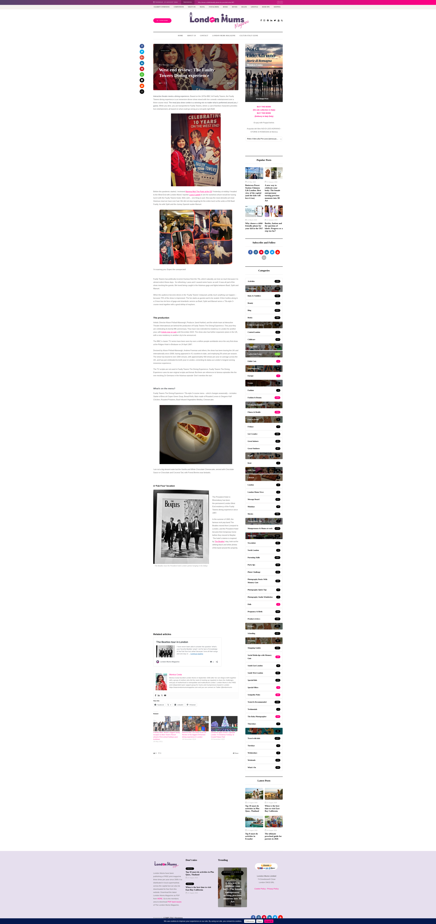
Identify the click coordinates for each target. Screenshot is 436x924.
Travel (202, 7)
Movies (234, 7)
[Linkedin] (159, 695)
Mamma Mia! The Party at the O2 (199, 192)
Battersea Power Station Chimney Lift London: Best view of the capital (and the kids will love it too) (253, 191)
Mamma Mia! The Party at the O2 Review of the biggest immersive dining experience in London (194, 734)
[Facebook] (156, 695)
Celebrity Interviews (162, 7)
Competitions (179, 7)
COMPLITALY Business (173, 918)
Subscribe (163, 20)
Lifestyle (254, 7)
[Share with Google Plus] (142, 57)
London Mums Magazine (223, 35)
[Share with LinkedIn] (142, 63)
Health (244, 7)
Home (180, 35)
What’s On (192, 7)
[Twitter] (162, 695)
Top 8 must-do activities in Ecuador (251, 836)
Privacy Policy (273, 889)
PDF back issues (174, 902)
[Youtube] (165, 695)
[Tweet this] (142, 52)
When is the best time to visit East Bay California (272, 808)
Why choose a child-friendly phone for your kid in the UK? (254, 226)
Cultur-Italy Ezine (249, 35)
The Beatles (219, 541)
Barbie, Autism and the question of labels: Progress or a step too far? (218, 2)
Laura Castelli (194, 195)
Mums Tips (266, 7)
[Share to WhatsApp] (142, 74)
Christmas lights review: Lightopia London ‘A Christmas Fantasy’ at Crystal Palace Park (223, 734)
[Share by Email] (142, 91)
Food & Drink (214, 7)
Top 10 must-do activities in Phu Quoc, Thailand (252, 808)
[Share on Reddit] (142, 86)
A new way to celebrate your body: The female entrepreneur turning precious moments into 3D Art (272, 193)
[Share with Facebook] (142, 46)
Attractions (165, 50)
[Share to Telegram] (142, 80)
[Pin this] (142, 69)
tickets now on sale (169, 332)
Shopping (277, 7)
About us (191, 35)
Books (225, 7)
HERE (159, 899)
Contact (204, 35)
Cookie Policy (260, 889)
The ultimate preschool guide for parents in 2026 (273, 836)
